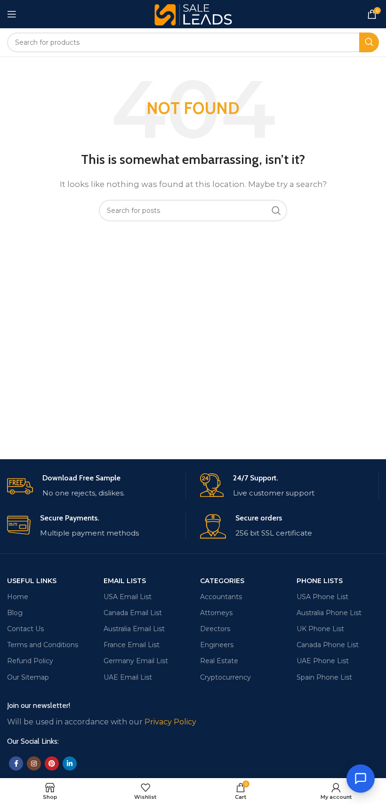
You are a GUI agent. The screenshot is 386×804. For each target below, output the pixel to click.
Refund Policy (30, 661)
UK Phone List (320, 629)
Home (17, 597)
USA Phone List (322, 597)
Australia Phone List (329, 613)
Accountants (221, 597)
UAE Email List (128, 677)
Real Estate (219, 661)
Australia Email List (134, 629)
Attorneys (216, 613)
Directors (215, 629)
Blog (15, 613)
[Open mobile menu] (11, 14)
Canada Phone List (328, 645)
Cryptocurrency (225, 677)
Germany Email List (136, 661)
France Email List (132, 645)
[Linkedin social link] (70, 763)
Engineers (216, 645)
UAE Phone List (323, 661)
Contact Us (25, 629)
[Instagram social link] (34, 763)
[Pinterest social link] (52, 763)
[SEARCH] (369, 42)
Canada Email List (133, 613)
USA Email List (128, 597)
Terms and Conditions (42, 645)
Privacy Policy (170, 721)
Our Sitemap (28, 677)
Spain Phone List (324, 677)
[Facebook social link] (16, 763)
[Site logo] (193, 13)
